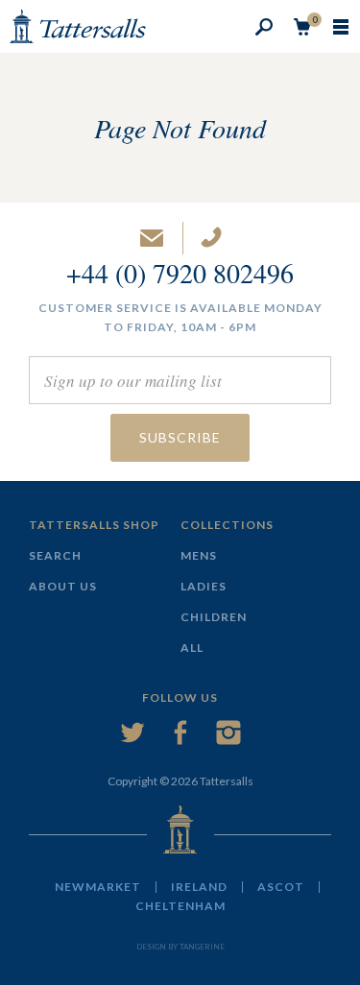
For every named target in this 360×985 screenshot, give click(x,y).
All (192, 647)
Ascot (280, 887)
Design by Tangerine (180, 946)
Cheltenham (180, 906)
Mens (198, 555)
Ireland (199, 887)
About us (63, 586)
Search (55, 555)
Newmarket (98, 887)
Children (213, 617)
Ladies (203, 586)
